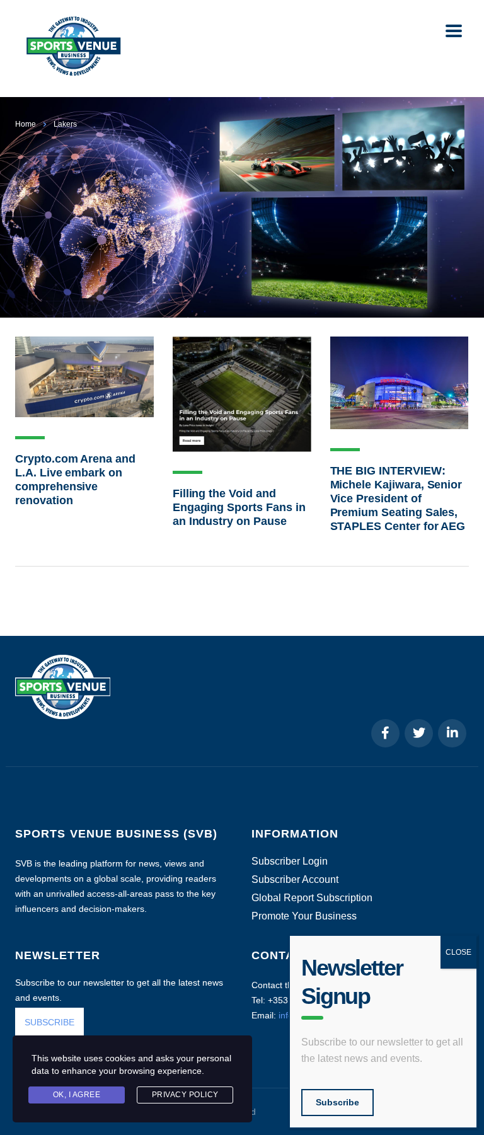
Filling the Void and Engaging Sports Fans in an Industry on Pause (239, 507)
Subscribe (337, 1102)
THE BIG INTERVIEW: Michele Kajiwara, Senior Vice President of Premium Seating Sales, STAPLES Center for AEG (398, 498)
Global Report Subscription (311, 898)
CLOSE (458, 952)
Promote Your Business (304, 916)
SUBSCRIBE (49, 1022)
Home (25, 124)
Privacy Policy (185, 1094)
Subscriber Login (289, 861)
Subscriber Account (294, 880)
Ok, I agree (77, 1094)
